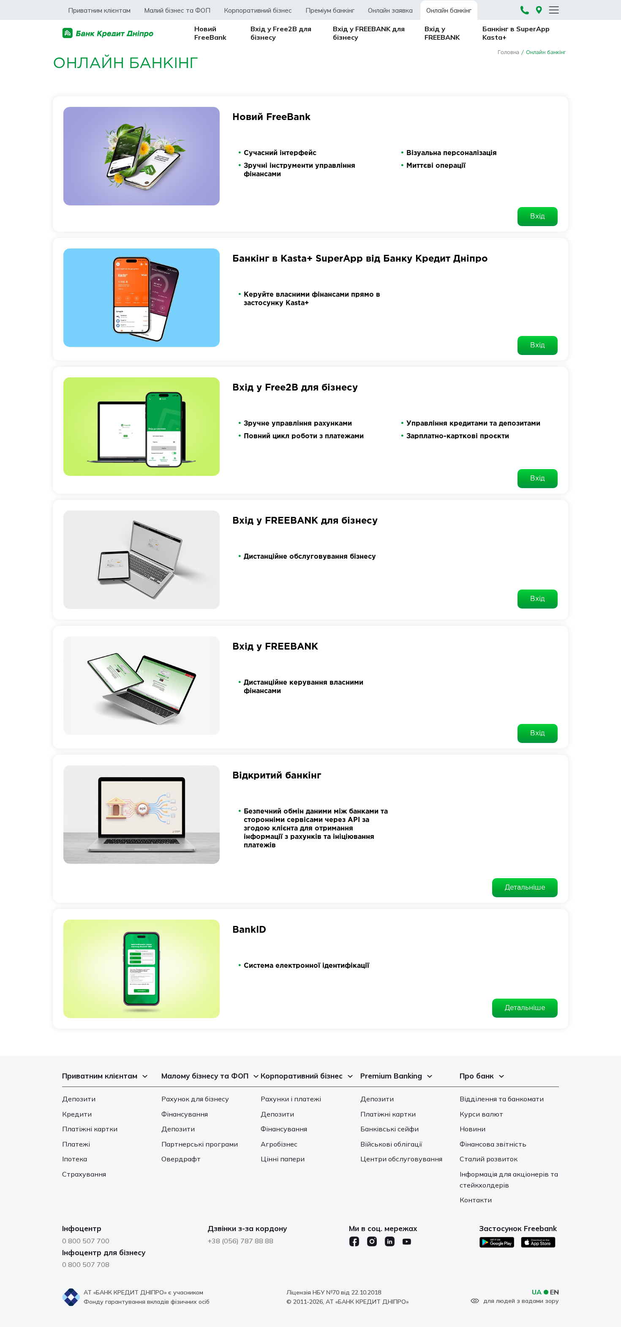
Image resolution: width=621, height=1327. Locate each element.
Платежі (76, 1144)
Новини (472, 1129)
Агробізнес (279, 1144)
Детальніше (525, 888)
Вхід (537, 216)
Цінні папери (283, 1159)
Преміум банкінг (329, 10)
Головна (508, 52)
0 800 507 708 (85, 1264)
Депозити (78, 1099)
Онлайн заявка (390, 10)
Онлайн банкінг (448, 10)
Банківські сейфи (389, 1129)
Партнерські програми (199, 1144)
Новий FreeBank (210, 33)
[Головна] (108, 33)
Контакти (476, 1200)
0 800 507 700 (85, 1241)
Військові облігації (391, 1144)
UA (537, 1292)
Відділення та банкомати (502, 1099)
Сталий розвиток (489, 1159)
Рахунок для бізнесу (195, 1099)
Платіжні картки (89, 1129)
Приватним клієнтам (99, 10)
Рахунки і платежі (291, 1099)
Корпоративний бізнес (258, 10)
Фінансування (184, 1114)
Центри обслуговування (401, 1159)
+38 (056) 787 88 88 (240, 1241)
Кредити (77, 1114)
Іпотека (74, 1159)
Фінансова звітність (493, 1144)
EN (554, 1292)
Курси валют (481, 1114)
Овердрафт (181, 1159)
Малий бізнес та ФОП (177, 10)
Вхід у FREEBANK (442, 33)
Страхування (84, 1174)
